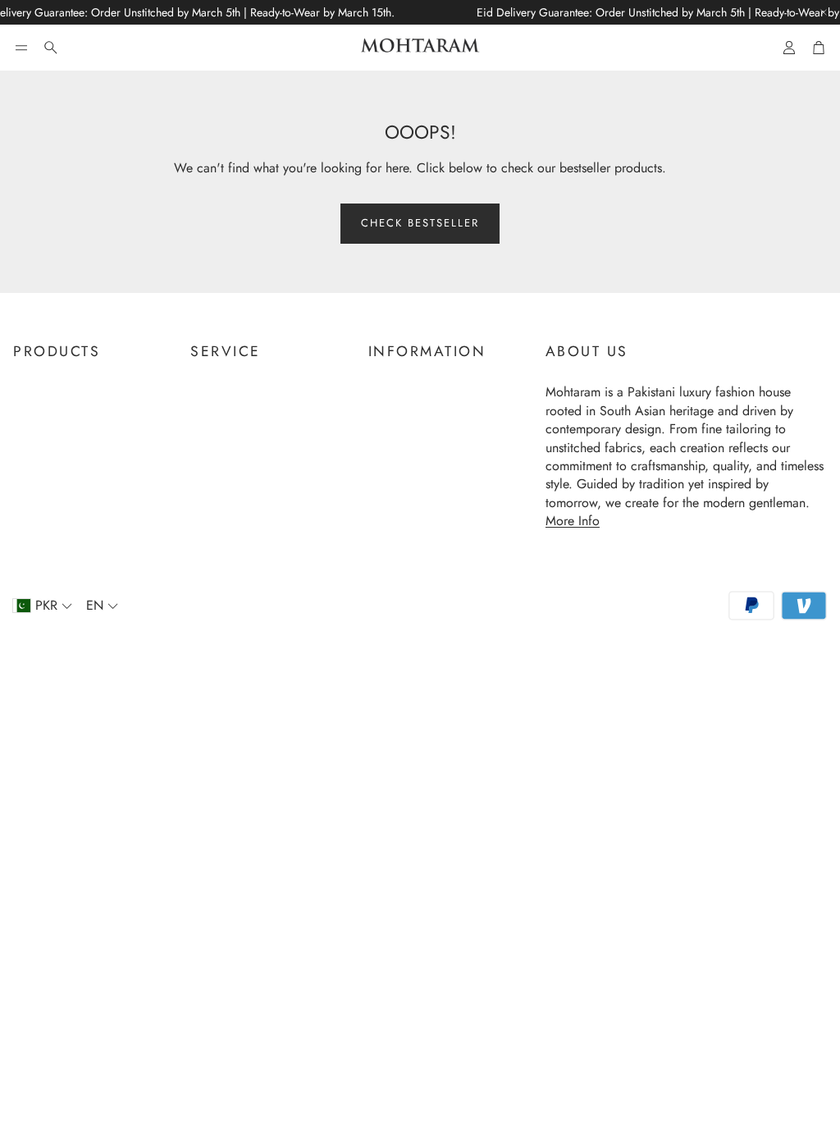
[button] (21, 47)
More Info (573, 520)
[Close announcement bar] (823, 12)
